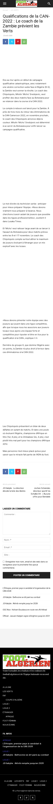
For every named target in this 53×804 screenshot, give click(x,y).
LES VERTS (15, 10)
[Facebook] (5, 41)
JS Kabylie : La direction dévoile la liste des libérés (14, 489)
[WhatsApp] (24, 41)
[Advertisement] (26, 168)
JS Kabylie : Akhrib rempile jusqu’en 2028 (20, 603)
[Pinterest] (18, 41)
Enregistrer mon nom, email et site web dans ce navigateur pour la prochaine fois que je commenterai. (25, 564)
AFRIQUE (7, 740)
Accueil (5, 10)
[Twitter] (11, 41)
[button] (4, 3)
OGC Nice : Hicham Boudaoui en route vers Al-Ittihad (25, 610)
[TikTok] (26, 797)
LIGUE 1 (6, 751)
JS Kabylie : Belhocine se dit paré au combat (21, 597)
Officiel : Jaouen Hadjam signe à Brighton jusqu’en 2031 (26, 616)
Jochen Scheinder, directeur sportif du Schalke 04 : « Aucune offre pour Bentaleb (40, 492)
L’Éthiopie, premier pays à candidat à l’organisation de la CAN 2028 (26, 589)
